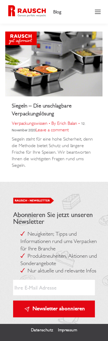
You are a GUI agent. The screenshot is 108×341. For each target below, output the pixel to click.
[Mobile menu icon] (97, 12)
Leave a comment (52, 130)
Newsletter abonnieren (59, 308)
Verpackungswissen (29, 123)
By (64, 123)
